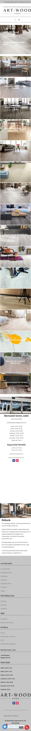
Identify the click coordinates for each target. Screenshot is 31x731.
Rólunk (3, 633)
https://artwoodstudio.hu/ (16, 457)
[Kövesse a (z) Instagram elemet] (17, 460)
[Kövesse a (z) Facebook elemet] (13, 460)
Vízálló (3, 591)
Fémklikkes (4, 576)
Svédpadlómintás (6, 572)
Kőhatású (4, 587)
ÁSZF (2, 640)
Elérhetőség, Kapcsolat (8, 636)
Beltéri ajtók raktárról (7, 622)
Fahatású (3, 601)
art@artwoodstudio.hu (16, 454)
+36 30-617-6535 (16, 448)
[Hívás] (27, 727)
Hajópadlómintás (6, 583)
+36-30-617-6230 (16, 450)
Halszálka (4, 580)
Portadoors (4, 619)
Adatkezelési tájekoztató (8, 644)
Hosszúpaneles (5, 569)
